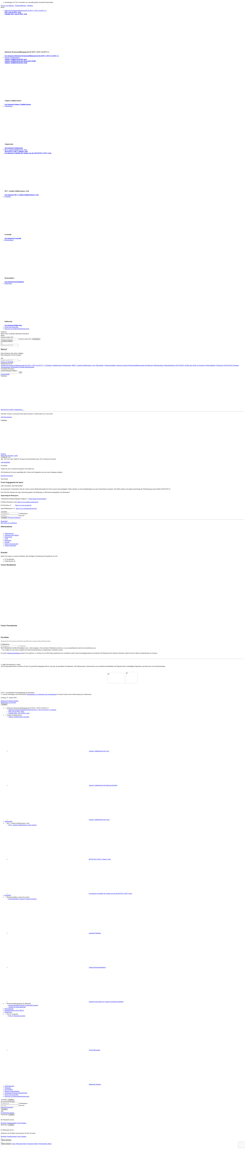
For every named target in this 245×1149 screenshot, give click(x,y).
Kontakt (7, 542)
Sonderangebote (12, 1123)
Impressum (8, 540)
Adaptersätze (8, 106)
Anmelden (4, 517)
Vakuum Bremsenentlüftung (97, 967)
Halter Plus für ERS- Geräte (9, 455)
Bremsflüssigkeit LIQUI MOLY (174, 365)
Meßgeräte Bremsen (95, 1084)
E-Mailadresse (23, 513)
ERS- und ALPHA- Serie (16, 711)
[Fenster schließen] (1, 1138)
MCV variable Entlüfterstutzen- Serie (16, 149)
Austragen (10, 475)
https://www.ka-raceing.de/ (23, 505)
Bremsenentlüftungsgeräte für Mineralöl (140, 365)
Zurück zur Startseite (7, 362)
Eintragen (4, 475)
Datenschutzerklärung (13, 653)
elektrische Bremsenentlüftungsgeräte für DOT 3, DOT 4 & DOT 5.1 (26, 10)
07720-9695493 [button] (9, 559)
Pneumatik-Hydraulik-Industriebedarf (22, 367)
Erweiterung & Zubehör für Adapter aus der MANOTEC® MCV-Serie (110, 893)
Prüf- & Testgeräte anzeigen (16, 1016)
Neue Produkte (21, 1123)
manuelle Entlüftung (95, 933)
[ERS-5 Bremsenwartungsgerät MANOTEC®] (16, 408)
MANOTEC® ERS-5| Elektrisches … (12, 409)
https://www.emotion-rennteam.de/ (27, 502)
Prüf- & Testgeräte (199, 365)
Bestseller (4, 1123)
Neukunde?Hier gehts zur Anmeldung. (9, 522)
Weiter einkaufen (6, 1140)
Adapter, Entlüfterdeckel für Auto (99, 751)
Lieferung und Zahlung (12, 535)
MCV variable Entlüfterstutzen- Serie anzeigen (22, 825)
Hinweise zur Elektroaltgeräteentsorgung (17, 329)
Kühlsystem (8, 283)
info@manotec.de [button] (10, 561)
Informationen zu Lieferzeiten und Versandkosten (42, 694)
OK (20, 372)
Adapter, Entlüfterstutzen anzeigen (18, 717)
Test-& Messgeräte (94, 1050)
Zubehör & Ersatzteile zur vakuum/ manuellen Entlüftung (106, 1001)
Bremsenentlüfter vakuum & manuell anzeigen (22, 899)
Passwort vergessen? (14, 517)
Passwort (21, 515)
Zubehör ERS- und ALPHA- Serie (18, 713)
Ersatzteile (8, 196)
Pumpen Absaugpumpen (12, 1091)
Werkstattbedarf (210, 365)
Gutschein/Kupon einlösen (9, 370)
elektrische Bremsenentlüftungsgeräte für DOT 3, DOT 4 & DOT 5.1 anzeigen (32, 710)
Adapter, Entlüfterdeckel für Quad (99, 819)
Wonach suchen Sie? (25, 339)
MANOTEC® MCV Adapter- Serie (100, 859)
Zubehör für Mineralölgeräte (17, 1007)
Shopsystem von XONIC (8, 702)
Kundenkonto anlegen (7, 1113)
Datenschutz (8, 537)
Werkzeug (219, 365)
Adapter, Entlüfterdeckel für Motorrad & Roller (103, 785)
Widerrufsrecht (9, 533)
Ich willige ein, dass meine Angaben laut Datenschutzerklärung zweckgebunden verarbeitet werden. (33, 650)
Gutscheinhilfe (5, 374)
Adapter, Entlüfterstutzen (12, 57)
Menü (2, 7)
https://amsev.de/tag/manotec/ (38, 499)
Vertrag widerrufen (10, 545)
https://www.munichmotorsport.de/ (26, 508)
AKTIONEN (228, 365)
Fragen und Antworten (11, 327)
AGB (6, 538)
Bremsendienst (9, 240)
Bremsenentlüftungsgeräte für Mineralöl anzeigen (23, 1005)
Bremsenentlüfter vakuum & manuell (116, 365)
